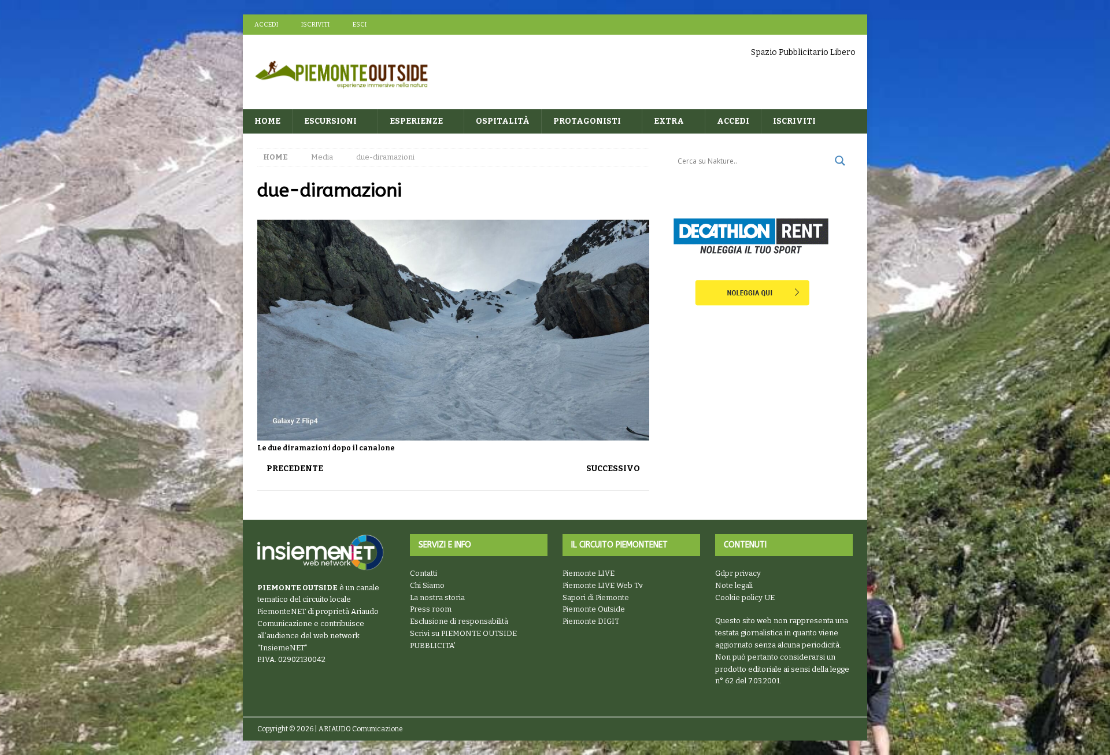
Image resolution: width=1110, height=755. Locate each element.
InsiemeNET (282, 647)
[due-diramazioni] (453, 434)
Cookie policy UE (745, 597)
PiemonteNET (281, 611)
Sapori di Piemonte (596, 597)
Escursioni (330, 121)
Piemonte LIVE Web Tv (603, 585)
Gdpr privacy (738, 573)
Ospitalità (503, 121)
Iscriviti (315, 24)
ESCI (360, 24)
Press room (431, 609)
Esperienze (416, 121)
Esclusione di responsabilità (459, 621)
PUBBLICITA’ (433, 645)
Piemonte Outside (594, 609)
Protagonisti (587, 121)
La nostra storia (437, 597)
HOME (267, 121)
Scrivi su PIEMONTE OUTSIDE (463, 633)
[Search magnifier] (840, 161)
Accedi (266, 24)
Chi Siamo (427, 585)
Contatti (423, 573)
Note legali (734, 585)
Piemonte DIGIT (591, 621)
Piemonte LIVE (589, 573)
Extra (669, 121)
